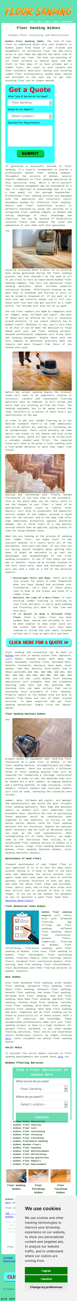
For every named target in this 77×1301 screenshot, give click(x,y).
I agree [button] (46, 1270)
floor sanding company (36, 212)
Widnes (9, 655)
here (8, 1038)
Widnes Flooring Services (24, 1062)
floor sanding (32, 196)
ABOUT (47, 22)
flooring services (56, 968)
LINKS (39, 22)
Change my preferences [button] (46, 1287)
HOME (32, 22)
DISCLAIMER (67, 22)
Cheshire (21, 971)
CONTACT (56, 22)
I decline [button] (46, 1279)
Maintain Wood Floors (19, 900)
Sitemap (8, 1257)
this (60, 1057)
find (15, 983)
